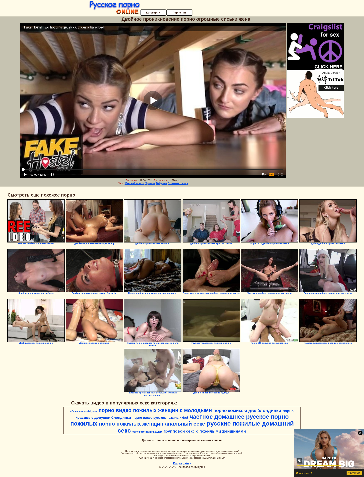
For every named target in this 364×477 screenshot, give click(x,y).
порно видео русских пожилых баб (160, 417)
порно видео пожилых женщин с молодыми (155, 410)
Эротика (150, 183)
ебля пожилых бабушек (83, 411)
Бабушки (161, 183)
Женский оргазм (134, 183)
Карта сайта (182, 463)
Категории (153, 12)
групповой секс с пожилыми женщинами (205, 431)
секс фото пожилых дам (147, 431)
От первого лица (178, 183)
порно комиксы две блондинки (247, 410)
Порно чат (179, 12)
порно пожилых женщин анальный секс (152, 424)
